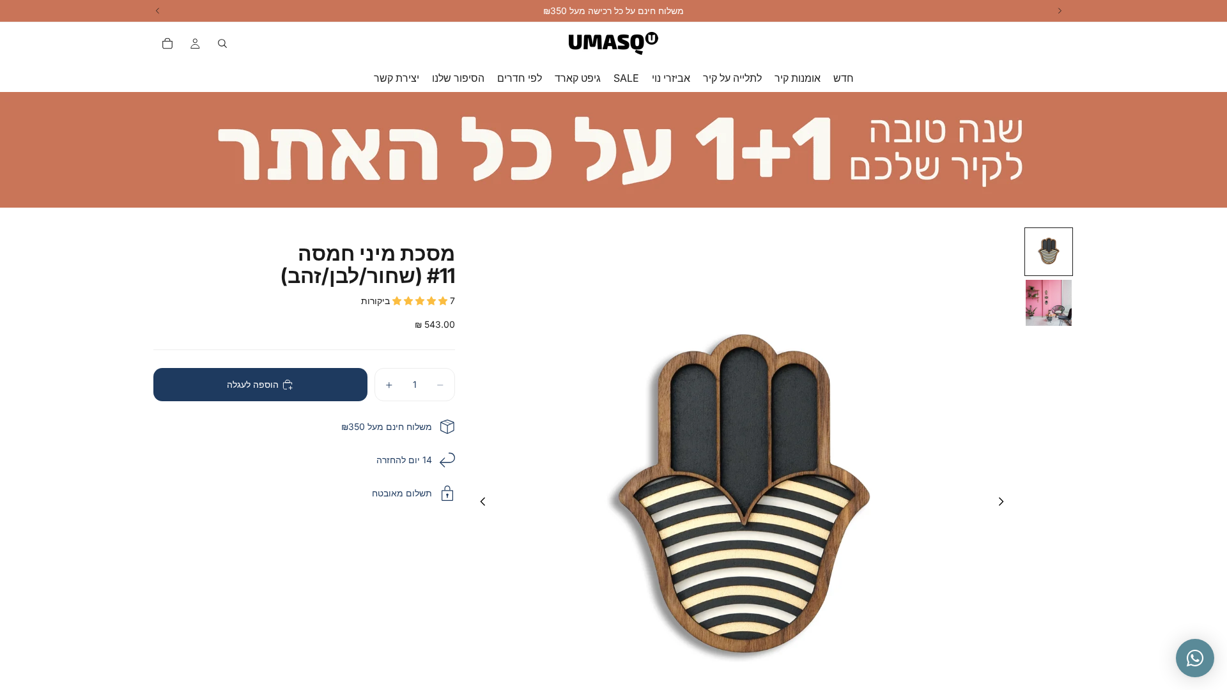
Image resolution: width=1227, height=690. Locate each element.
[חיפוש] (222, 43)
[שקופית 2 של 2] (1049, 303)
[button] (421, 300)
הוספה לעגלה (253, 384)
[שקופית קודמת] (479, 504)
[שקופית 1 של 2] (1049, 252)
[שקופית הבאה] (1005, 504)
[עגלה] (167, 43)
